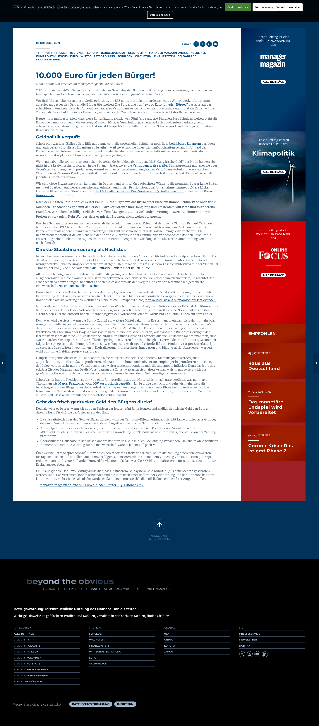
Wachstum (143, 56)
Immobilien (45, 195)
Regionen (77, 53)
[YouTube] (257, 654)
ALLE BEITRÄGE (24, 633)
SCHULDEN (96, 633)
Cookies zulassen (238, 7)
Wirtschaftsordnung (97, 56)
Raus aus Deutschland (264, 366)
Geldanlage (187, 56)
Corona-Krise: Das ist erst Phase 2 (270, 448)
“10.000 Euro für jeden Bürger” (165, 104)
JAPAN (168, 651)
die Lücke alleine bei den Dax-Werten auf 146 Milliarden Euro (139, 191)
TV (22, 639)
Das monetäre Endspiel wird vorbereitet (265, 407)
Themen (61, 53)
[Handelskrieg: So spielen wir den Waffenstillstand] (3, 363)
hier (165, 616)
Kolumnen (198, 53)
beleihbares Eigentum (185, 143)
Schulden (124, 56)
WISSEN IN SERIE (31, 669)
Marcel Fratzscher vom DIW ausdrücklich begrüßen (95, 383)
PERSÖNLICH (28, 681)
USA (166, 633)
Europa (92, 53)
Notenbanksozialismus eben (79, 286)
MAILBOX (26, 651)
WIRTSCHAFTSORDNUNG (105, 651)
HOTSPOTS (27, 663)
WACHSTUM (96, 639)
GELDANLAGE (98, 663)
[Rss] (250, 654)
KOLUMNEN (28, 657)
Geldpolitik (137, 53)
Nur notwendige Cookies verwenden (277, 7)
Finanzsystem (164, 56)
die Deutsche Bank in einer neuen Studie (121, 268)
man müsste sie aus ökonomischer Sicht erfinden (180, 300)
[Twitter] (242, 654)
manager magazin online (168, 53)
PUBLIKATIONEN (31, 675)
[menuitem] (90, 704)
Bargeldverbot (113, 53)
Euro (74, 56)
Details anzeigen (160, 14)
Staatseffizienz (48, 59)
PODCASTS (27, 645)
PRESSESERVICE (249, 633)
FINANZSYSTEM (99, 645)
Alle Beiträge (273, 81)
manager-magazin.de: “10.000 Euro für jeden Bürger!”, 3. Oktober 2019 (92, 485)
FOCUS (63, 56)
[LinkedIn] (265, 654)
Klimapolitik (46, 56)
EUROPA (169, 645)
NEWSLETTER (248, 639)
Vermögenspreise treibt (150, 165)
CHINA (168, 639)
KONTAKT (245, 645)
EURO (92, 657)
